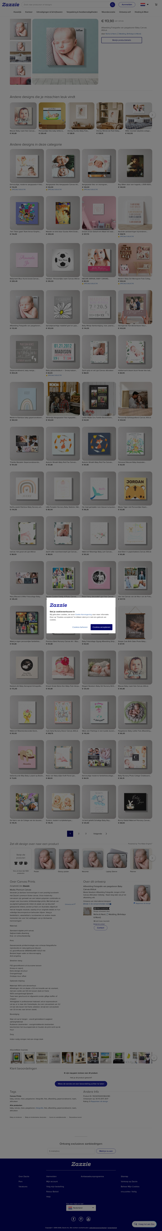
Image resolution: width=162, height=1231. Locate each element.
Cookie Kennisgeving (83, 614)
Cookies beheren (80, 627)
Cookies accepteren (101, 627)
